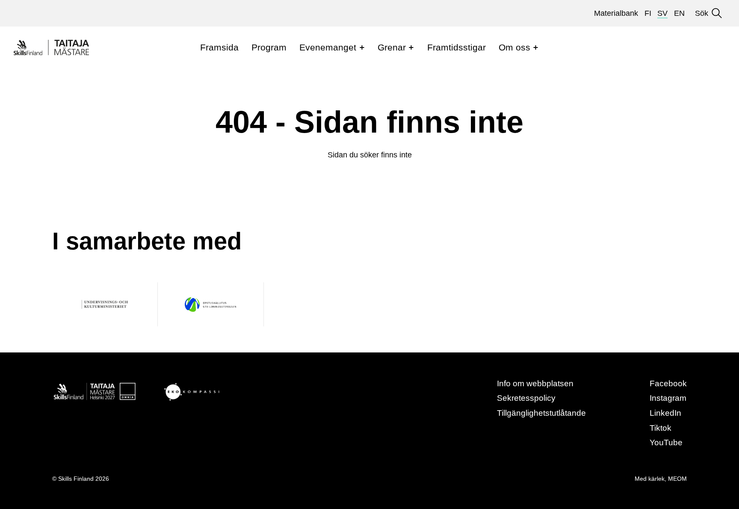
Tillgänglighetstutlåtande (541, 412)
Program (269, 47)
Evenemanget (327, 47)
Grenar (392, 47)
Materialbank (616, 13)
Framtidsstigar (456, 47)
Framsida (219, 47)
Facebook (668, 383)
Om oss (514, 47)
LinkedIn (665, 412)
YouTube (666, 442)
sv (662, 13)
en (679, 13)
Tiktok (660, 427)
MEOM (677, 478)
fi (647, 13)
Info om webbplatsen (535, 383)
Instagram (668, 398)
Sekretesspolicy (526, 398)
